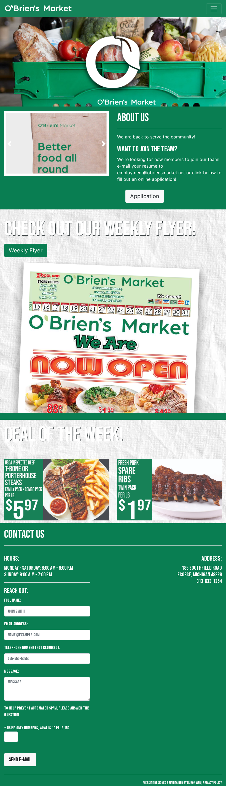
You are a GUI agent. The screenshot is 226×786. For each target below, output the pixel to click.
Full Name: (12, 600)
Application (144, 196)
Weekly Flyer (25, 250)
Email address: (16, 624)
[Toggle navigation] (214, 8)
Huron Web (194, 782)
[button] (9, 143)
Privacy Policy (212, 782)
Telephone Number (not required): (32, 647)
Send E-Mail (20, 759)
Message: (11, 671)
